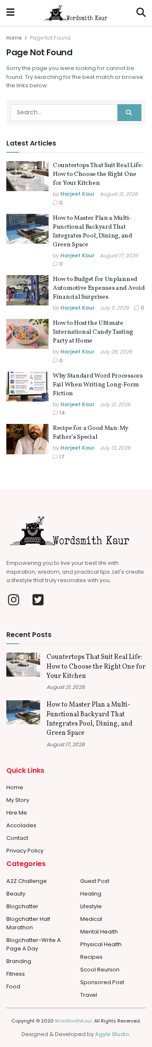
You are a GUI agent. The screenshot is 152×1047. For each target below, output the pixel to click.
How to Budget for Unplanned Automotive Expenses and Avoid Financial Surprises (98, 288)
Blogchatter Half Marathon (28, 923)
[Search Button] (141, 12)
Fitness (15, 974)
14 (61, 412)
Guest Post (94, 881)
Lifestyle (91, 906)
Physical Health (101, 944)
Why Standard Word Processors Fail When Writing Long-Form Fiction (98, 385)
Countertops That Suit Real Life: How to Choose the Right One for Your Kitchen (97, 174)
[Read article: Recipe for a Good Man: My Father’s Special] (27, 439)
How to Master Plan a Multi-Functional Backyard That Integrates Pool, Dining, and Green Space (92, 231)
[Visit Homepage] (75, 12)
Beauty (15, 894)
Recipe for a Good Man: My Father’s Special (90, 433)
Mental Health (99, 932)
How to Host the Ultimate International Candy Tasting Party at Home (93, 332)
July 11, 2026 (114, 307)
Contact (17, 838)
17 (61, 456)
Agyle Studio (112, 1034)
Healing (90, 894)
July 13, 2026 (115, 447)
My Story (17, 800)
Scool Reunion (99, 970)
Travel (88, 995)
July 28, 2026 (116, 351)
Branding (18, 961)
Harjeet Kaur (77, 193)
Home (14, 37)
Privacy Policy (24, 851)
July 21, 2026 (115, 404)
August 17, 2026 (119, 255)
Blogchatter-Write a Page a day (33, 944)
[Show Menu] (10, 12)
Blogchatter (22, 906)
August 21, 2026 (119, 193)
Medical (91, 919)
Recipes (91, 957)
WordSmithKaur (73, 1020)
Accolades (21, 825)
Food (13, 986)
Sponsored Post (102, 982)
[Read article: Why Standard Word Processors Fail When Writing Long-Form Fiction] (27, 387)
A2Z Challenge (26, 881)
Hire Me (16, 813)
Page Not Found (50, 37)
